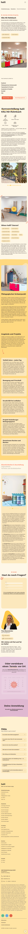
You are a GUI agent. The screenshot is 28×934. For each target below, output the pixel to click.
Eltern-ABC (3, 827)
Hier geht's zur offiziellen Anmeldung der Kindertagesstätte (14, 710)
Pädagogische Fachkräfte (6, 848)
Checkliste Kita (4, 834)
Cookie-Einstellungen (5, 924)
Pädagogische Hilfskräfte (6, 850)
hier (13, 786)
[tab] (12, 465)
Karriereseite (3, 842)
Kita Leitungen (4, 852)
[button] (25, 2)
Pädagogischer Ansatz (5, 795)
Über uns (3, 799)
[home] (4, 2)
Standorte (3, 793)
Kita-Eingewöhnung (5, 829)
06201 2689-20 (6, 876)
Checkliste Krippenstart (6, 832)
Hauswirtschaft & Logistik (6, 844)
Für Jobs (3, 862)
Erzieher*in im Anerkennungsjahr (8, 846)
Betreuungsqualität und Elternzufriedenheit (10, 836)
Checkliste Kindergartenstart (7, 831)
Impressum (3, 922)
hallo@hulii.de (6, 878)
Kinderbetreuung (4, 792)
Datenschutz (3, 920)
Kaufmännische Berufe (5, 854)
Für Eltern (3, 797)
